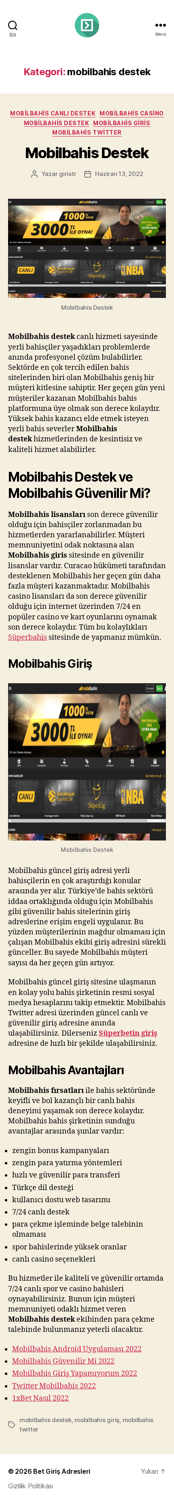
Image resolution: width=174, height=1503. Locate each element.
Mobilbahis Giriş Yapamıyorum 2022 (74, 1373)
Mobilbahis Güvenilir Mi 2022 (63, 1361)
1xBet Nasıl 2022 (40, 1398)
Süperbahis (27, 637)
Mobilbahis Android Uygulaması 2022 (77, 1349)
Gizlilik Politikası (30, 1486)
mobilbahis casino (132, 113)
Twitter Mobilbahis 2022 (54, 1386)
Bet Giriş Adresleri (61, 1471)
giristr (67, 174)
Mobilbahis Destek (87, 153)
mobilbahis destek (56, 122)
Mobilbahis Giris (121, 122)
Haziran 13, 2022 (119, 174)
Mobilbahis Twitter (86, 132)
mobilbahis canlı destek (52, 113)
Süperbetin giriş (128, 1033)
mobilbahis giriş (96, 1420)
